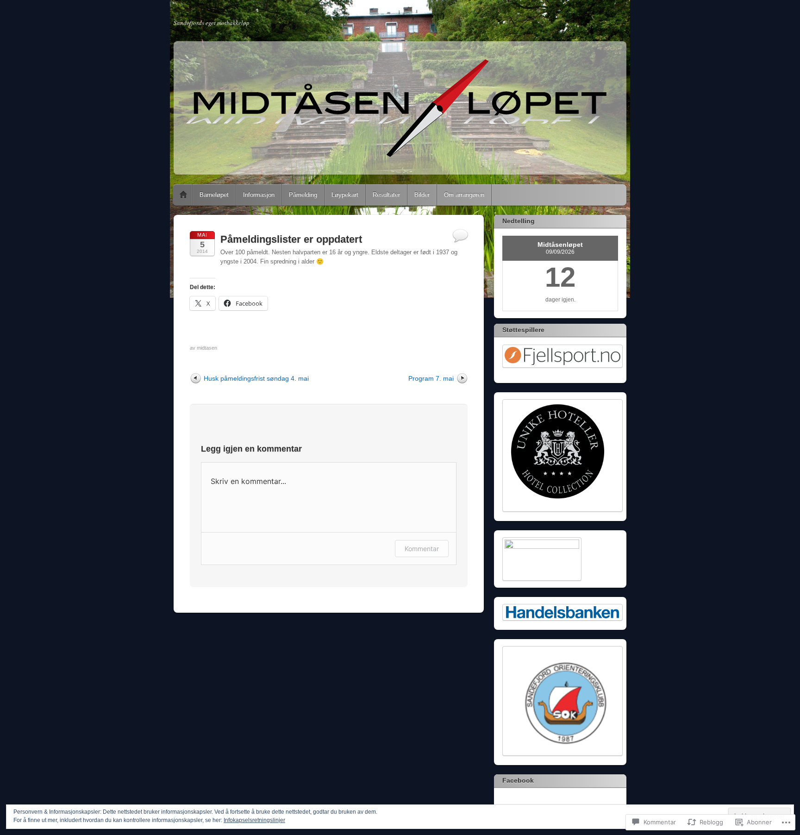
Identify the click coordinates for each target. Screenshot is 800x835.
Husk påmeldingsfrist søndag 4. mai (256, 378)
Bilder (422, 194)
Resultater (386, 194)
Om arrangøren (464, 194)
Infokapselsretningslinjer (254, 820)
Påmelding (303, 194)
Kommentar (422, 548)
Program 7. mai (431, 378)
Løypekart (344, 194)
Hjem (183, 195)
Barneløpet (214, 194)
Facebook (518, 780)
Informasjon (259, 194)
